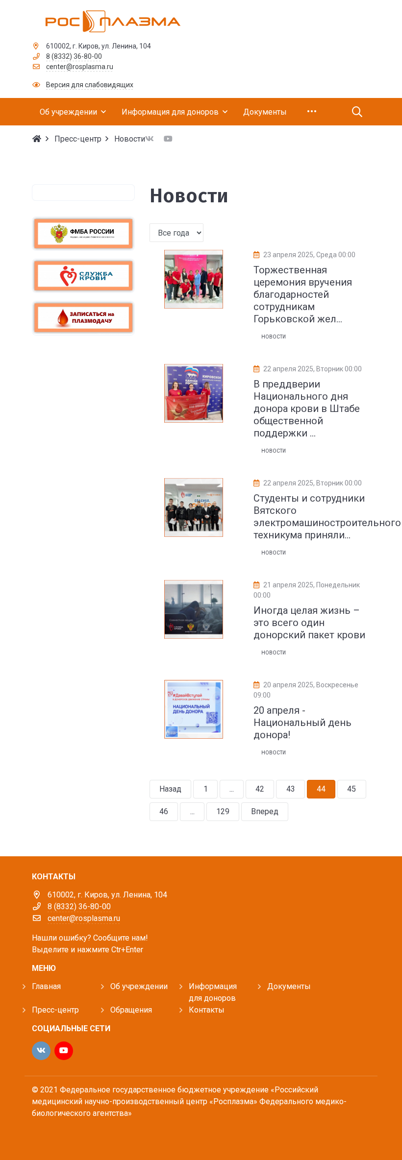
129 (222, 811)
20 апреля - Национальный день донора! (302, 722)
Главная (46, 986)
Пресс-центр (55, 1010)
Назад (170, 789)
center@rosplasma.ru (79, 67)
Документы (289, 986)
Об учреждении (139, 986)
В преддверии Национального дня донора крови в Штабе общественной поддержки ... (306, 408)
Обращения (131, 1010)
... (231, 789)
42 (259, 789)
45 (351, 789)
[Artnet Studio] (54, 1134)
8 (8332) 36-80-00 (74, 56)
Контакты (207, 1010)
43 (290, 789)
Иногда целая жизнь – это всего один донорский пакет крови (309, 622)
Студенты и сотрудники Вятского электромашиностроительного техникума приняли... (327, 516)
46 (163, 811)
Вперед (264, 811)
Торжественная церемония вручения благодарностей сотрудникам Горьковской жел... (302, 294)
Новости (273, 336)
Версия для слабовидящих (89, 85)
